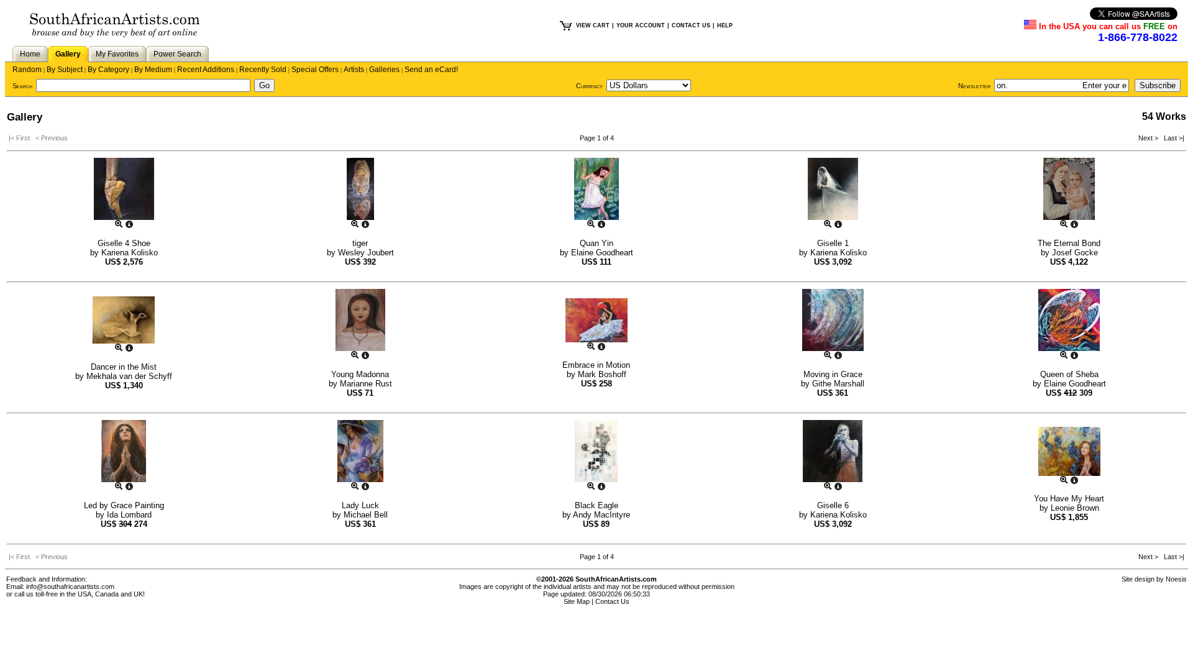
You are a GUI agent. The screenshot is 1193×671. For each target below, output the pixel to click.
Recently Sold (262, 69)
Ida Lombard (129, 514)
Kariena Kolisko (129, 252)
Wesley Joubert (366, 252)
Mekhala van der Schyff (129, 376)
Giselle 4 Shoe (124, 243)
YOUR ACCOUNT (640, 25)
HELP (725, 25)
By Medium (153, 69)
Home (30, 54)
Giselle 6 (833, 505)
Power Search (177, 54)
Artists (354, 69)
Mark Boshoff (602, 374)
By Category (108, 69)
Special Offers (315, 69)
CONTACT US (691, 25)
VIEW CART (593, 25)
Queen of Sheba (1069, 374)
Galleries (384, 69)
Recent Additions (205, 69)
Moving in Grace (832, 374)
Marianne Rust (366, 383)
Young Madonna (360, 374)
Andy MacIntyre (601, 514)
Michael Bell (366, 514)
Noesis (1176, 579)
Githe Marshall (838, 383)
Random (27, 69)
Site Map (577, 601)
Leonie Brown (1075, 508)
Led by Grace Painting (124, 505)
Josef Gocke (1075, 252)
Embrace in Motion (596, 365)
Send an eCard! (431, 69)
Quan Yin (596, 243)
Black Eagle (596, 505)
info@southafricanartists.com (70, 586)
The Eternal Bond (1069, 243)
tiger (360, 243)
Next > (1149, 138)
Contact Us (612, 601)
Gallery (68, 54)
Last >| (1172, 138)
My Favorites (117, 54)
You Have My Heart (1069, 498)
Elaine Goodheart (602, 252)
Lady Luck (360, 505)
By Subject (65, 69)
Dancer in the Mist (124, 367)
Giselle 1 (833, 243)
